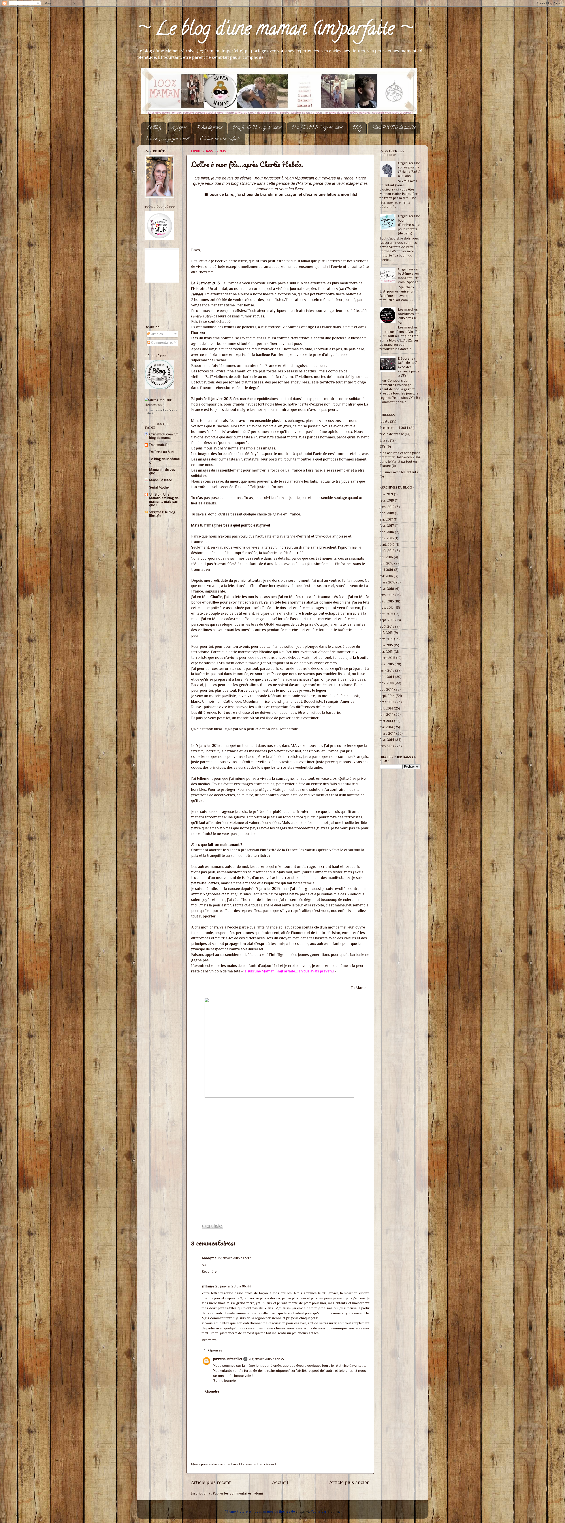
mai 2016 (386, 570)
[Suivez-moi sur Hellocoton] (163, 405)
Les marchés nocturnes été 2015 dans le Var (408, 315)
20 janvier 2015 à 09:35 (266, 1359)
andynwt (302, 1511)
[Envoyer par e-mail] (204, 1226)
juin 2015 (386, 639)
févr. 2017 (387, 525)
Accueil (280, 1482)
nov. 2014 (387, 683)
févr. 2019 (387, 500)
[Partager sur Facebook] (216, 1226)
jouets (384, 421)
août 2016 (387, 551)
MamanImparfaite (164, 410)
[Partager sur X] (212, 1226)
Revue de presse (209, 128)
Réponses (214, 1350)
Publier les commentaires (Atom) (238, 1493)
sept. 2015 (387, 620)
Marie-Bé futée (160, 480)
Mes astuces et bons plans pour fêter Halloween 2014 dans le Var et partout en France (400, 459)
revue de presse (392, 434)
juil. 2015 (386, 632)
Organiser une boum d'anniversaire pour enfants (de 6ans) (409, 224)
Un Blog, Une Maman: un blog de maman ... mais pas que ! (164, 499)
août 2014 (387, 702)
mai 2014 (386, 721)
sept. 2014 (387, 696)
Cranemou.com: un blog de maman (164, 436)
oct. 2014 (386, 689)
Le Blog (154, 128)
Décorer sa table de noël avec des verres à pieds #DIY (408, 367)
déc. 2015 (387, 601)
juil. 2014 (386, 708)
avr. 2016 (386, 576)
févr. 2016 (387, 589)
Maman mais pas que (162, 471)
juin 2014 (386, 714)
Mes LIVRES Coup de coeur (317, 128)
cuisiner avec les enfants (399, 472)
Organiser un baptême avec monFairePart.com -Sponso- (409, 275)
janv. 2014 (387, 746)
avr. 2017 (386, 519)
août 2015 (387, 626)
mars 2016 (387, 582)
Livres (384, 440)
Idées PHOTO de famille (394, 128)
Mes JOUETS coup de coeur (257, 128)
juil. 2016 (386, 557)
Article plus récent (211, 1482)
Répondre (209, 1271)
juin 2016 (386, 563)
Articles (156, 334)
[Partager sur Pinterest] (220, 1226)
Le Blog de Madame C (164, 460)
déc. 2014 (387, 677)
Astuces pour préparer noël (168, 139)
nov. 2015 (387, 607)
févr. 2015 (387, 664)
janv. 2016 (387, 595)
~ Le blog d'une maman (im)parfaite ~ (274, 30)
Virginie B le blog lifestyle (162, 514)
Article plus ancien (349, 1482)
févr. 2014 (387, 740)
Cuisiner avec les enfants (220, 139)
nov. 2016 (387, 538)
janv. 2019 (387, 507)
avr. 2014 (386, 727)
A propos (178, 128)
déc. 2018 (387, 513)
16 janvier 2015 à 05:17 (234, 1258)
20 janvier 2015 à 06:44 (233, 1286)
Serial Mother (159, 487)
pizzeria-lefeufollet (227, 1359)
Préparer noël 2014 (394, 428)
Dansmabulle (159, 445)
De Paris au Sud (161, 452)
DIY (357, 128)
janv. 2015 (387, 670)
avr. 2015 (386, 651)
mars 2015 (387, 658)
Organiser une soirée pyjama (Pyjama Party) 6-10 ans (409, 169)
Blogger (333, 1511)
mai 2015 (386, 645)
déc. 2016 (387, 532)
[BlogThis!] (208, 1226)
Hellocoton (150, 413)
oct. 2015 (386, 614)
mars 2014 (387, 733)
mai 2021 (386, 494)
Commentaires (161, 342)
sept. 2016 (387, 544)
